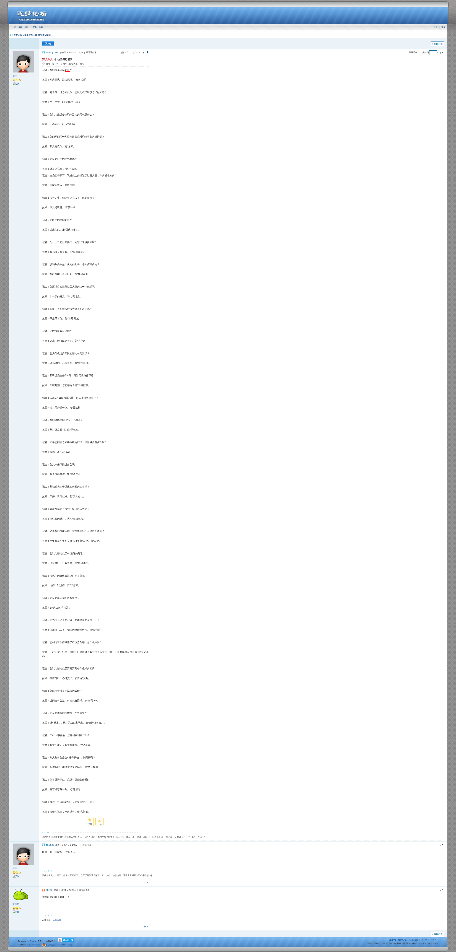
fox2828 (50, 845)
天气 (82, 64)
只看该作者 (91, 52)
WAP (433, 939)
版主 (15, 76)
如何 (48, 64)
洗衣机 (55, 64)
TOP (146, 882)
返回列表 (438, 44)
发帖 (48, 43)
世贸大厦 (73, 64)
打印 (127, 52)
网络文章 (28, 35)
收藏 (90, 824)
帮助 (35, 27)
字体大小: (137, 52)
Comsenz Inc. (34, 945)
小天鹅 (64, 64)
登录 (443, 27)
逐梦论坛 (18, 35)
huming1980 (52, 52)
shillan (49, 890)
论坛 (14, 27)
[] (47, 59)
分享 (99, 824)
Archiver (425, 939)
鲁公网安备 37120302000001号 (59, 945)
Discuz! (34, 941)
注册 (435, 27)
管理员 (16, 904)
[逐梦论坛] (32, 20)
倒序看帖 (413, 52)
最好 (72, 553)
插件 (26, 27)
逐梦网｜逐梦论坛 (397, 939)
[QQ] (16, 84)
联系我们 (413, 939)
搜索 (20, 27)
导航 (41, 27)
